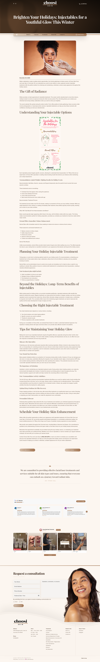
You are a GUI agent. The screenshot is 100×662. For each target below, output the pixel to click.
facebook (81, 630)
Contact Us (62, 34)
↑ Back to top (84, 658)
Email (15, 601)
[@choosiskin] (41, 530)
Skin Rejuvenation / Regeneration (53, 641)
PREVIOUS (27, 450)
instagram (81, 632)
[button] (13, 511)
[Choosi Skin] (50, 3)
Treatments (45, 34)
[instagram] (15, 3)
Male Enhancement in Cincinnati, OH (54, 638)
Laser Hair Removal (50, 643)
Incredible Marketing (29, 659)
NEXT (72, 450)
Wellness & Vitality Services (52, 634)
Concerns (36, 34)
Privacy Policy (15, 659)
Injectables (48, 640)
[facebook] (13, 3)
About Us (28, 34)
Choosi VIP (53, 34)
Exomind (48, 647)
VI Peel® (47, 632)
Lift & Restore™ (49, 630)
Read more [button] (19, 515)
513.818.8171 (15, 638)
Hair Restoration (49, 649)
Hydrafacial (48, 645)
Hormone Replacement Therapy (52, 636)
